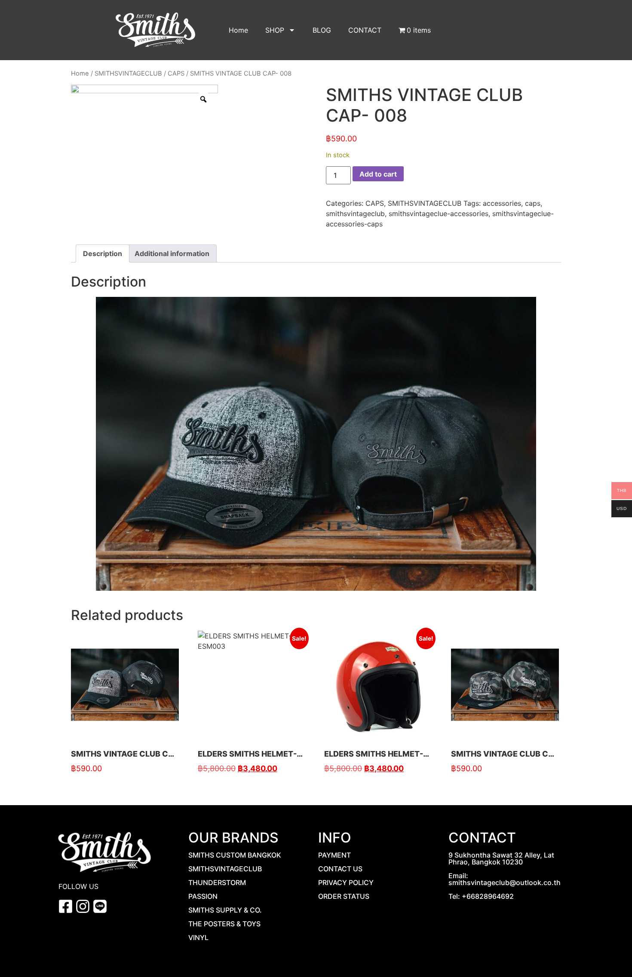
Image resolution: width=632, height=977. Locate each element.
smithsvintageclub (355, 213)
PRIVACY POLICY (346, 882)
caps (532, 203)
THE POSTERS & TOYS (224, 923)
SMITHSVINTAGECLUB (128, 73)
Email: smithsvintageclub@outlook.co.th (504, 879)
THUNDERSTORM (217, 882)
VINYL (198, 937)
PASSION (203, 896)
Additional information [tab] (172, 253)
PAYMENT (334, 855)
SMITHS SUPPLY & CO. (225, 910)
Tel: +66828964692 (481, 896)
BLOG (322, 30)
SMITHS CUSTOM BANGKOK (234, 855)
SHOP (274, 30)
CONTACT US (340, 868)
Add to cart (378, 174)
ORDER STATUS (343, 896)
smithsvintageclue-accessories (438, 213)
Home (238, 30)
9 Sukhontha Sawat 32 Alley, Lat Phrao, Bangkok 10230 (501, 858)
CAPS (176, 73)
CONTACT (364, 30)
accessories (502, 203)
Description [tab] (102, 253)
